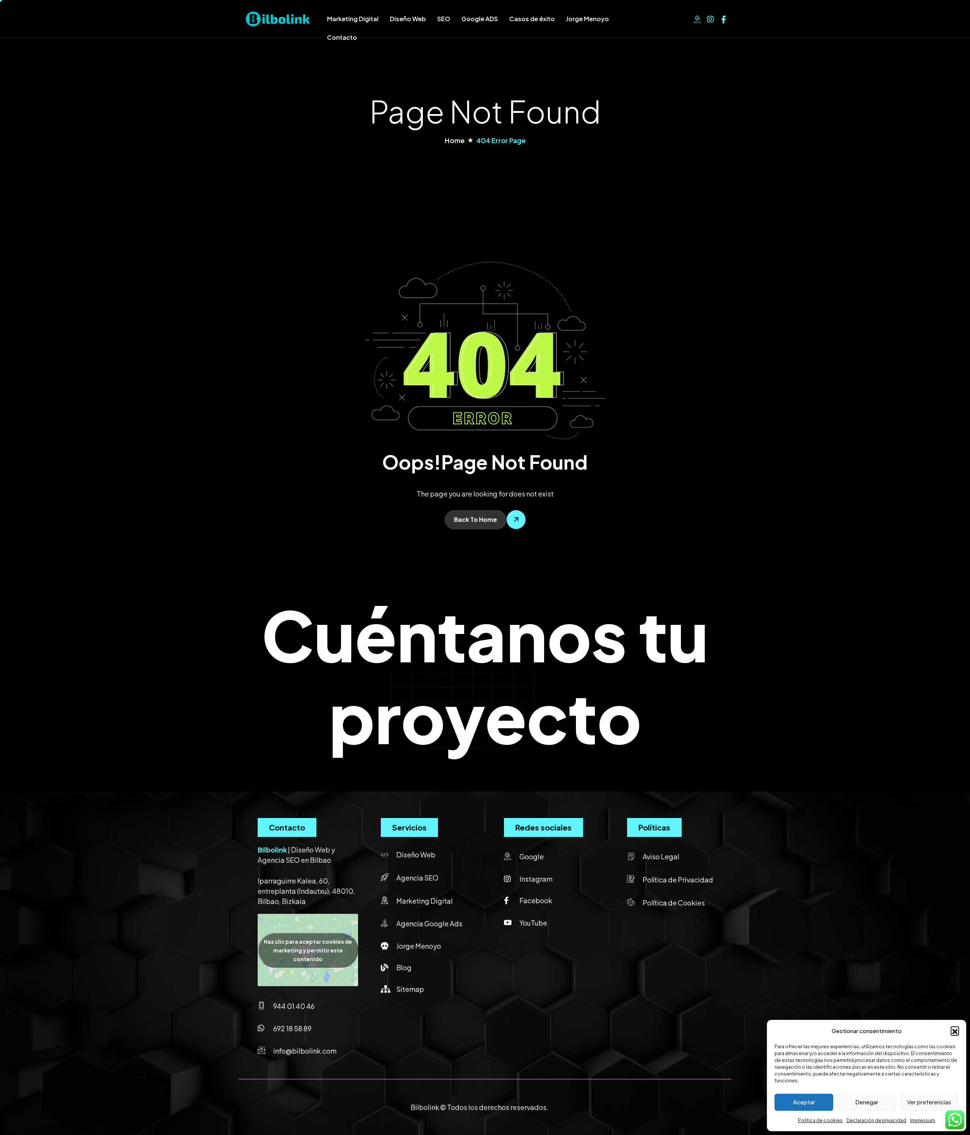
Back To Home (475, 519)
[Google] (697, 18)
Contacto (342, 37)
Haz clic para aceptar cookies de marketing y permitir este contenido (308, 950)
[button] (955, 1030)
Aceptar (804, 1101)
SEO (443, 19)
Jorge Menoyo (587, 19)
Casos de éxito (532, 19)
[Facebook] (724, 18)
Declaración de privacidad (876, 1120)
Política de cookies (820, 1120)
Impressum (922, 1120)
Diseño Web (408, 19)
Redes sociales (543, 827)
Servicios (409, 827)
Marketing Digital (353, 19)
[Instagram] (710, 18)
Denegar (866, 1101)
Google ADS (480, 19)
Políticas (654, 827)
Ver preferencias (929, 1101)
